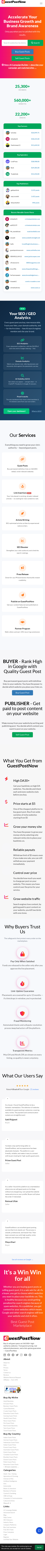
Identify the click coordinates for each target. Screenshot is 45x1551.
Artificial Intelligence (10, 1481)
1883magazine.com (33, 263)
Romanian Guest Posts (10, 1464)
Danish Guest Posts (9, 1459)
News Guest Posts (9, 1421)
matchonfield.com (33, 231)
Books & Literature (9, 1488)
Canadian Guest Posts (10, 1454)
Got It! (39, 1547)
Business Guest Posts (10, 1406)
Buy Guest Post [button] (22, 693)
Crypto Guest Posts (9, 1411)
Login (5, 1534)
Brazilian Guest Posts (10, 1457)
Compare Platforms (9, 1525)
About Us (6, 1363)
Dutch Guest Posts (9, 1452)
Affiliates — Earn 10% (10, 1380)
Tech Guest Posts (9, 1428)
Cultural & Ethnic (9, 1501)
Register (6, 1537)
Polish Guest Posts (9, 1462)
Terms (5, 1370)
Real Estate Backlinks (10, 1426)
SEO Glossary (8, 1520)
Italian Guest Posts (9, 1445)
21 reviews (34, 1089)
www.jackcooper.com (32, 256)
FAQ (4, 1365)
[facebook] (8, 1354)
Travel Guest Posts (9, 1430)
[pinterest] (30, 1354)
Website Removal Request (12, 1377)
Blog (4, 1515)
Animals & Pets (8, 1479)
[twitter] (17, 1354)
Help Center (7, 1517)
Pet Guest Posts (8, 1423)
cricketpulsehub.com (32, 219)
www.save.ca (35, 288)
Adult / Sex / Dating (9, 1474)
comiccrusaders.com (32, 281)
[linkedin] (4, 1354)
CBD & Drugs (7, 1496)
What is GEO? (37, 411)
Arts (4, 1484)
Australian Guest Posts (11, 1450)
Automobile (7, 1486)
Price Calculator (8, 1532)
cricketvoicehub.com (32, 225)
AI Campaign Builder (10, 1510)
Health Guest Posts (9, 1418)
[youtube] (25, 1354)
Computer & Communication (12, 1498)
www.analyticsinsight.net (31, 238)
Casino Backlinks (9, 1408)
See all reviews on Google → (22, 1259)
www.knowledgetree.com (31, 275)
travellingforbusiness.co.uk (31, 244)
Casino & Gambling (9, 1493)
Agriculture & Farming (10, 1476)
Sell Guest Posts (22, 58)
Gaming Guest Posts (10, 1416)
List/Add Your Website (10, 1539)
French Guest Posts (9, 1447)
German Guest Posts (10, 1440)
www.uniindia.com (33, 250)
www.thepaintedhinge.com (31, 269)
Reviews (6, 1375)
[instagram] (21, 1354)
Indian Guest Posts (9, 1437)
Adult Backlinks (8, 1401)
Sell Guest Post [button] (22, 734)
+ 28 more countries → (11, 1467)
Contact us (7, 1372)
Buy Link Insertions (9, 1527)
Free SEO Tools (8, 1530)
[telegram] (13, 1354)
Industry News (8, 1522)
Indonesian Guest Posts (11, 1442)
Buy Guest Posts (22, 51)
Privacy (5, 1368)
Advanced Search (9, 1512)
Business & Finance (9, 1491)
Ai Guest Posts (8, 1404)
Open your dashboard (16, 411)
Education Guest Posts (10, 1413)
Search (36, 43)
